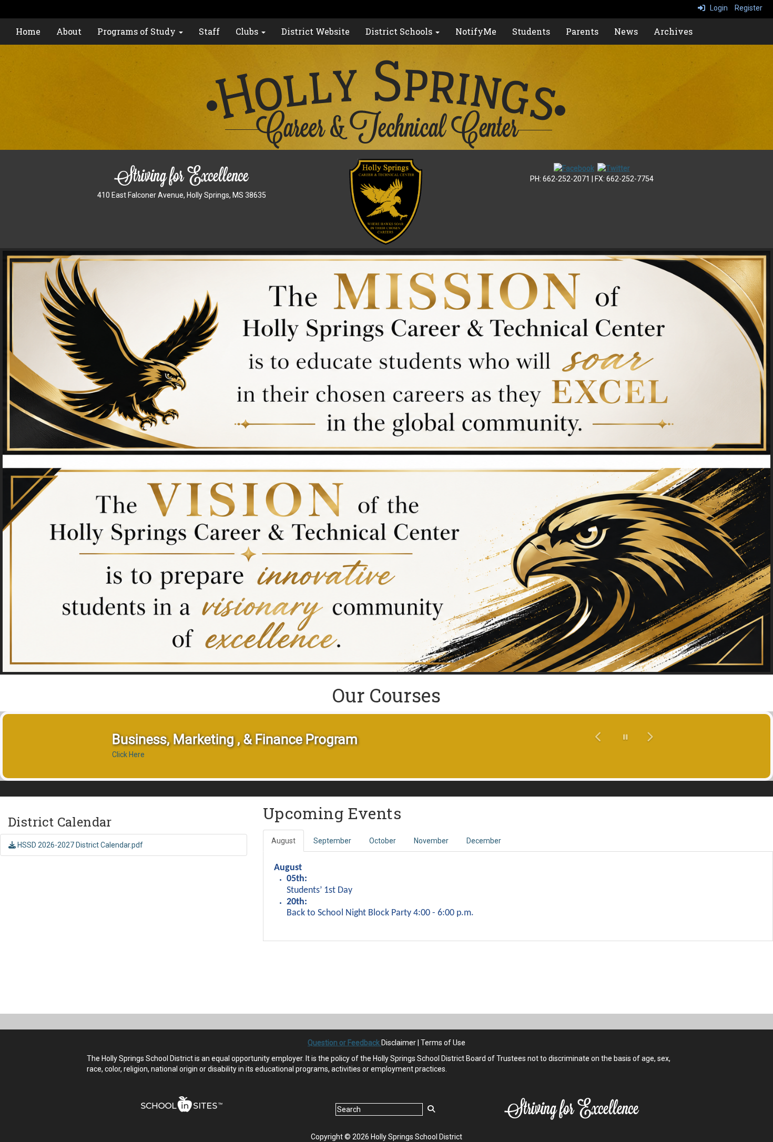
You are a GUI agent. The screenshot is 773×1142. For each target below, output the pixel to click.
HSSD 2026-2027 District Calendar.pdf (79, 845)
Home (28, 31)
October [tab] (382, 841)
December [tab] (483, 841)
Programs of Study (137, 31)
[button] (599, 745)
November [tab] (431, 841)
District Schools (399, 31)
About (69, 31)
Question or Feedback (344, 1042)
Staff (209, 31)
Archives (673, 31)
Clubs (248, 31)
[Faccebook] (574, 168)
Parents (582, 31)
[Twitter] (613, 168)
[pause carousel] (625, 737)
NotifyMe (475, 31)
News (626, 31)
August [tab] (283, 841)
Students (531, 31)
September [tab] (332, 841)
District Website (315, 31)
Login (716, 8)
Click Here (128, 754)
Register (748, 8)
